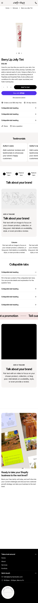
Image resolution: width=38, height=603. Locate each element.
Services (4, 565)
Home (7, 8)
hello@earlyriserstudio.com (13, 577)
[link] (36, 3)
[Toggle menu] (2, 3)
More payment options (19, 97)
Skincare (15, 8)
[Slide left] (16, 53)
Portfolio (4, 568)
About (3, 561)
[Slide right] (21, 53)
